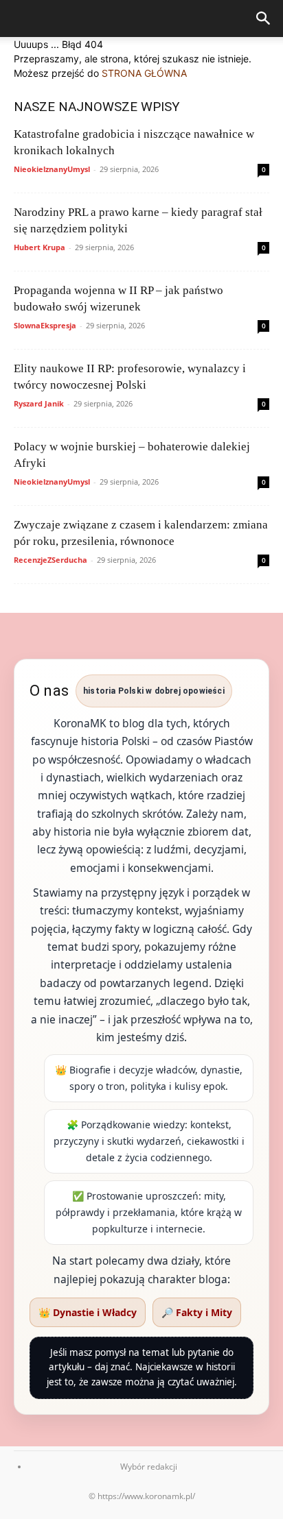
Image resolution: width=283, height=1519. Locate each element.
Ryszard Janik (39, 403)
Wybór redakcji (148, 1466)
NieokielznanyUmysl (52, 169)
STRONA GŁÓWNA (144, 73)
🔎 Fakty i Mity (196, 1312)
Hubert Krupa (39, 247)
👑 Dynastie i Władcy (87, 1312)
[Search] (264, 18)
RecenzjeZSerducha (50, 560)
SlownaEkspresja (45, 325)
